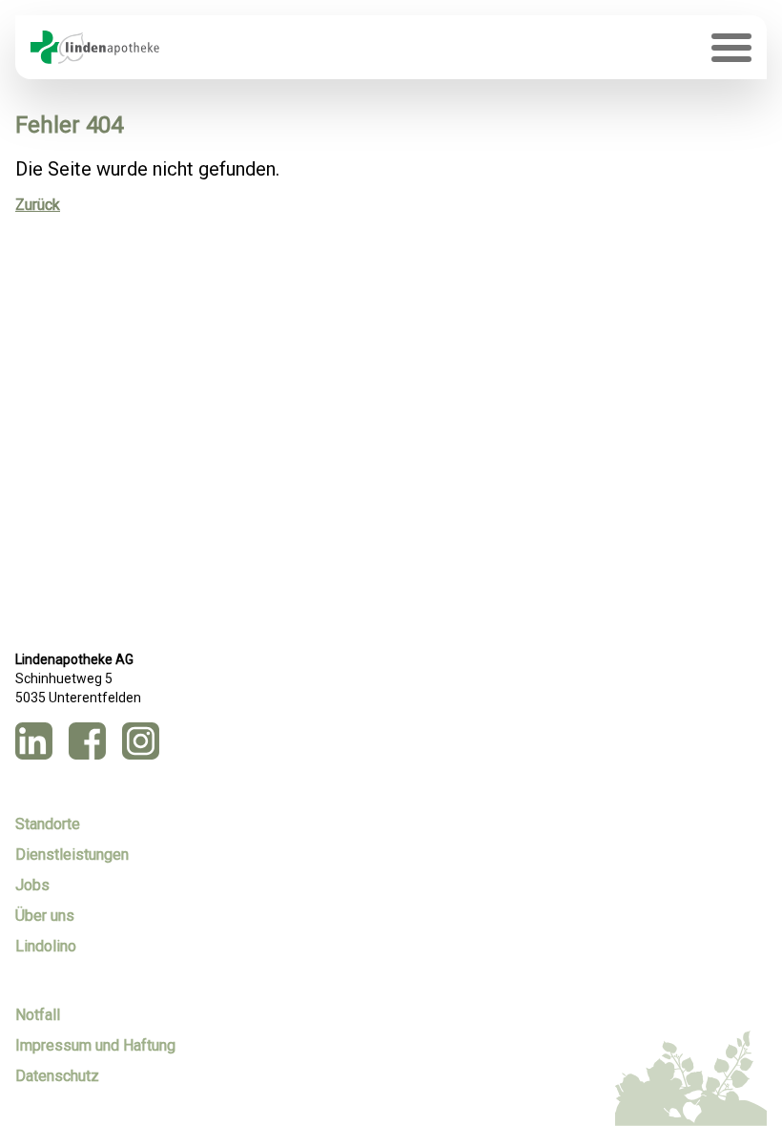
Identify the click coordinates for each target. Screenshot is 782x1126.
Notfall (37, 1015)
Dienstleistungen (72, 854)
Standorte (47, 824)
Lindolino (45, 946)
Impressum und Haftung (95, 1045)
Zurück (37, 205)
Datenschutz (57, 1076)
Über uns (44, 916)
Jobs (32, 885)
